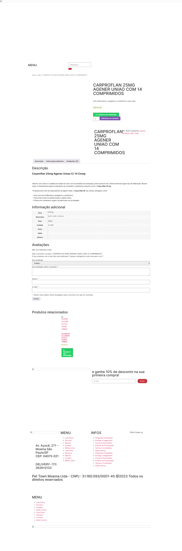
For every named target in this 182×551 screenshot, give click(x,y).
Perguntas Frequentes (104, 438)
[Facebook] (63, 466)
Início (34, 75)
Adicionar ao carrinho (110, 118)
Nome (35, 279)
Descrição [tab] (39, 161)
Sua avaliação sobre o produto (45, 267)
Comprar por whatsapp (107, 114)
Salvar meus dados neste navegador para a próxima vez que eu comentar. (63, 295)
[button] (106, 114)
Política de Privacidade (104, 445)
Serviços (68, 440)
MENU (32, 65)
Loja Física (69, 438)
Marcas (68, 443)
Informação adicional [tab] (54, 161)
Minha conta (70, 448)
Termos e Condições (103, 448)
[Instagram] (69, 466)
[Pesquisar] (70, 69)
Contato (68, 445)
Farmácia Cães (128, 133)
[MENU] (25, 65)
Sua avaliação (37, 260)
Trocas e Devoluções (103, 443)
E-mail (35, 287)
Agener (142, 131)
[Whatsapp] (75, 466)
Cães (39, 75)
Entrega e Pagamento (103, 440)
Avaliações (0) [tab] (72, 161)
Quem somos (100, 450)
